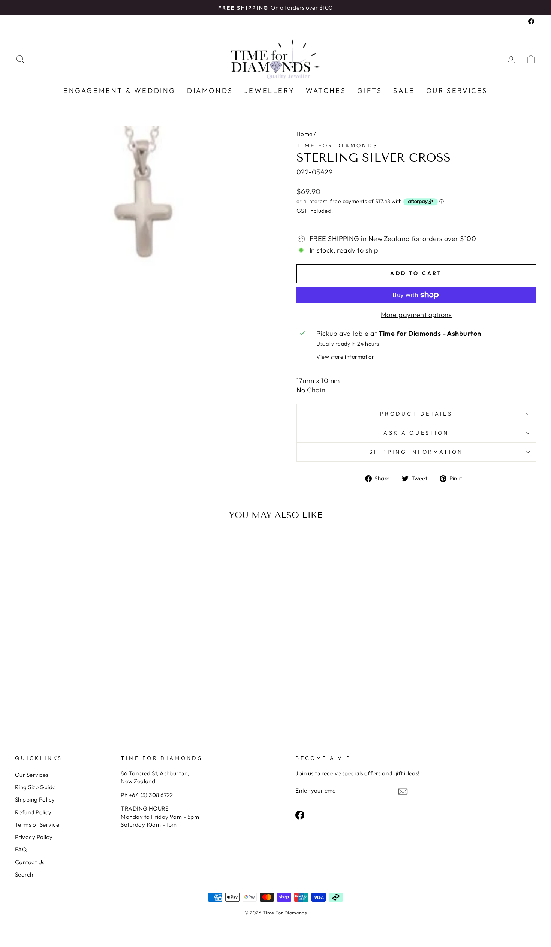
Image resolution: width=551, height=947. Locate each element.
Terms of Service (37, 824)
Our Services (457, 90)
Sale (404, 90)
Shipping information (416, 452)
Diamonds (210, 90)
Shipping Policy (35, 799)
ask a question (416, 432)
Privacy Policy (33, 837)
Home (304, 134)
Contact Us (30, 862)
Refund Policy (33, 812)
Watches (326, 90)
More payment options (416, 314)
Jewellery (269, 90)
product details (416, 413)
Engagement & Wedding (119, 90)
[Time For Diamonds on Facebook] (299, 815)
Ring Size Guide (35, 787)
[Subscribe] (403, 791)
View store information (345, 356)
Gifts (369, 90)
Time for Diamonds (337, 145)
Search (24, 874)
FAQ (21, 849)
